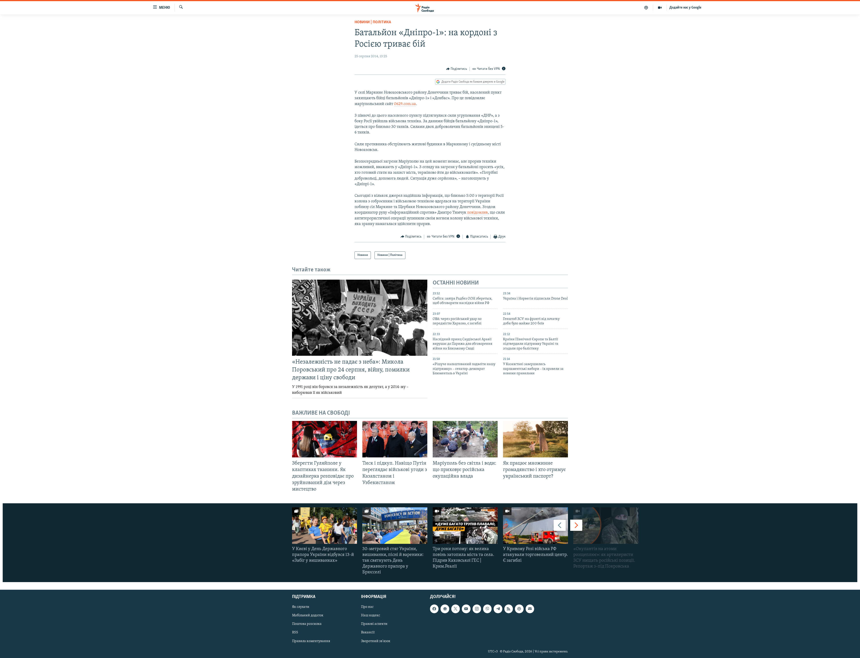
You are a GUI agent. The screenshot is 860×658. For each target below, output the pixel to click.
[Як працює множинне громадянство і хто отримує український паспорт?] (535, 439)
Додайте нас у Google (685, 7)
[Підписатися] (530, 608)
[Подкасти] (646, 7)
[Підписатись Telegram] (498, 608)
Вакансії (368, 632)
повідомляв (477, 213)
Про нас (367, 607)
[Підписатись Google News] (445, 608)
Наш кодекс (370, 615)
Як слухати (300, 607)
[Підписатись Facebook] (434, 608)
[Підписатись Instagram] (477, 608)
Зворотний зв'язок (375, 641)
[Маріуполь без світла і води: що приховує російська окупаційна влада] (465, 439)
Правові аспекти (374, 624)
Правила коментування (311, 641)
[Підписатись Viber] (487, 608)
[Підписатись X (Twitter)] (455, 608)
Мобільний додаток (307, 615)
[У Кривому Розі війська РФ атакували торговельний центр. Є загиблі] (535, 525)
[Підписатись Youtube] (466, 608)
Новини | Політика (373, 22)
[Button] (456, 69)
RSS (295, 632)
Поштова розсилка (307, 624)
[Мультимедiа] (660, 7)
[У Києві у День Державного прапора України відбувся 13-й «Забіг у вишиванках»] (324, 525)
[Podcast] (519, 608)
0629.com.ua (405, 104)
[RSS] (508, 608)
